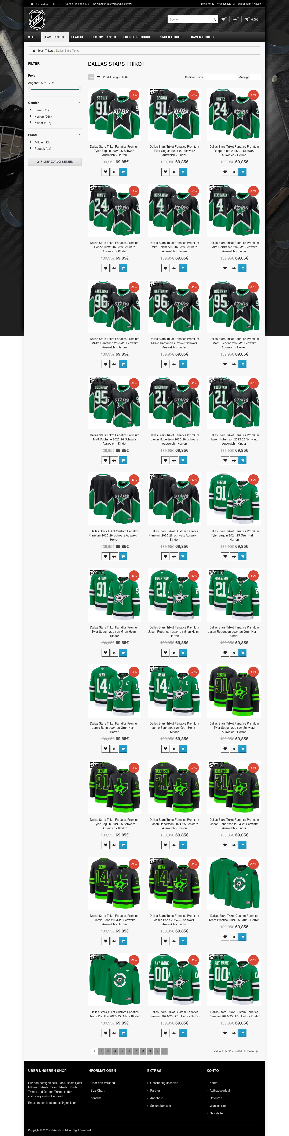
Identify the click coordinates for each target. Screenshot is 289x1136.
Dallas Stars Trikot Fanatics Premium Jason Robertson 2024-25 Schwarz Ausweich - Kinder (234, 823)
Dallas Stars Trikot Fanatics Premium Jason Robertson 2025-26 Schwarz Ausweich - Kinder (234, 439)
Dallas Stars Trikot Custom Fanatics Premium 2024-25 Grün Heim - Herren (174, 1014)
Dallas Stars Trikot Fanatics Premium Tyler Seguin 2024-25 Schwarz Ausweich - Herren (234, 727)
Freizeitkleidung (136, 37)
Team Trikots (53, 37)
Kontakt (96, 1098)
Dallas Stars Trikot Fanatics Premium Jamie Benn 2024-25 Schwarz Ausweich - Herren (114, 919)
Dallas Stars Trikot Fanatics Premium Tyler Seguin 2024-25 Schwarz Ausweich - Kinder (114, 823)
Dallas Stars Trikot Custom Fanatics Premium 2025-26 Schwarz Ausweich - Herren (114, 535)
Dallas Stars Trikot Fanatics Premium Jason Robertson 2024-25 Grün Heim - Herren (174, 631)
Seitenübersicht (160, 1105)
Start (32, 37)
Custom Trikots (103, 37)
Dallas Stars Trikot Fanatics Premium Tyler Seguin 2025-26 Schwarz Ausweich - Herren (114, 150)
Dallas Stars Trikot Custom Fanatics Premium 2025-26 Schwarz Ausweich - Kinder (174, 535)
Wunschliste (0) (226, 3)
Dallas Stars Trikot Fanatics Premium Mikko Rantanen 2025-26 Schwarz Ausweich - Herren (114, 343)
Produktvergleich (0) (115, 77)
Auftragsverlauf (220, 1090)
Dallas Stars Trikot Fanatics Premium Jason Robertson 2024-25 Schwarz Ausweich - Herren (174, 823)
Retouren (216, 1098)
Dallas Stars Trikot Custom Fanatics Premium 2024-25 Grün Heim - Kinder (234, 1014)
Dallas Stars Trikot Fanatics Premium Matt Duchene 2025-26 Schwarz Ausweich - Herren (234, 343)
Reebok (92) (42, 148)
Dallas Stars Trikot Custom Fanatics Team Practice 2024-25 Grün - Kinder (114, 1014)
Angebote (156, 1098)
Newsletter (217, 1113)
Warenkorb (244, 3)
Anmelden (41, 4)
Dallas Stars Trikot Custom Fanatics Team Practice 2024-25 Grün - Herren (234, 917)
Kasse (257, 3)
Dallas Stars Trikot (67, 50)
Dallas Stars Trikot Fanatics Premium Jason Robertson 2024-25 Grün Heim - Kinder (234, 631)
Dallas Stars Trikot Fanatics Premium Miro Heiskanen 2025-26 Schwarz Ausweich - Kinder (234, 247)
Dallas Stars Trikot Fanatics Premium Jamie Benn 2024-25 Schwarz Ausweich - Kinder (174, 919)
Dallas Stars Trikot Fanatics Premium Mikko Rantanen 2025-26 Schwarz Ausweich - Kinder (174, 343)
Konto (213, 1083)
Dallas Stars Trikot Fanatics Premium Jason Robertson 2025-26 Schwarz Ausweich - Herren (174, 439)
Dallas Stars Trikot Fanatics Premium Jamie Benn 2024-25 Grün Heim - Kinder (174, 727)
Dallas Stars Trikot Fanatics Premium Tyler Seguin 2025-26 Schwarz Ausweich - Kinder (174, 150)
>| (164, 1051)
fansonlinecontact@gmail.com (57, 1102)
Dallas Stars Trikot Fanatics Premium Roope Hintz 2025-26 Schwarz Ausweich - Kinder (114, 247)
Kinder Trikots (171, 37)
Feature (77, 37)
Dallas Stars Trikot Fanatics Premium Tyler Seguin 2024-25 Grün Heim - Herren (234, 535)
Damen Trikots (202, 37)
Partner (155, 1090)
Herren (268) (43, 116)
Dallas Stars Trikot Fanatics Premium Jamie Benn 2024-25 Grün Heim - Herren (114, 727)
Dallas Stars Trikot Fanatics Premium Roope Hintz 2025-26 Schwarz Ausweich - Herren (234, 150)
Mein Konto (207, 3)
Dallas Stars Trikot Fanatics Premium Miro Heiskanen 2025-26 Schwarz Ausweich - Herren (174, 247)
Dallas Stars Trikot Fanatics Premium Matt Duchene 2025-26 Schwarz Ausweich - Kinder (114, 439)
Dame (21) (41, 110)
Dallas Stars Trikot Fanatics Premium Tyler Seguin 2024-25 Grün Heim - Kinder (114, 631)
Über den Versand (103, 1083)
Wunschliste (218, 1105)
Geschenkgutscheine (164, 1083)
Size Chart (98, 1090)
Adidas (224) (43, 142)
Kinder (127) (42, 123)
